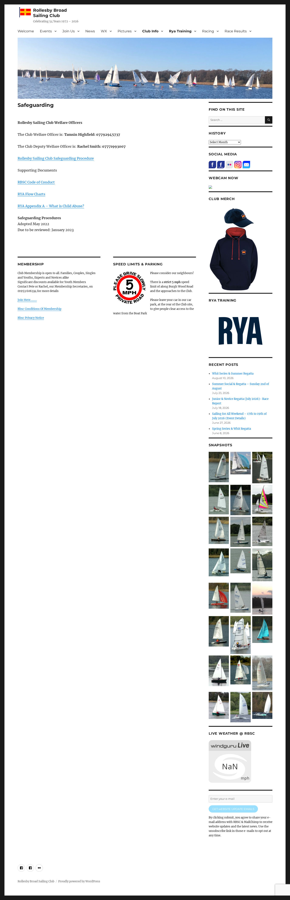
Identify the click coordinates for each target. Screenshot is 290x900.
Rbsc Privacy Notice (31, 318)
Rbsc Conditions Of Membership (39, 309)
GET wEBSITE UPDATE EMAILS (233, 809)
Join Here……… (27, 300)
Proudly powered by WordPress (79, 881)
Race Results (236, 31)
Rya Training (180, 31)
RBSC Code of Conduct (36, 182)
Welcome (26, 31)
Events (46, 31)
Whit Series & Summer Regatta (232, 373)
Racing (208, 31)
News (90, 31)
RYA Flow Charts (31, 194)
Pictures (125, 31)
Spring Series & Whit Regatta (231, 429)
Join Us (68, 31)
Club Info (150, 31)
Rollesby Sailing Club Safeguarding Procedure (56, 158)
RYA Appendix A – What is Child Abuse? (51, 206)
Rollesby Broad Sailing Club (50, 13)
